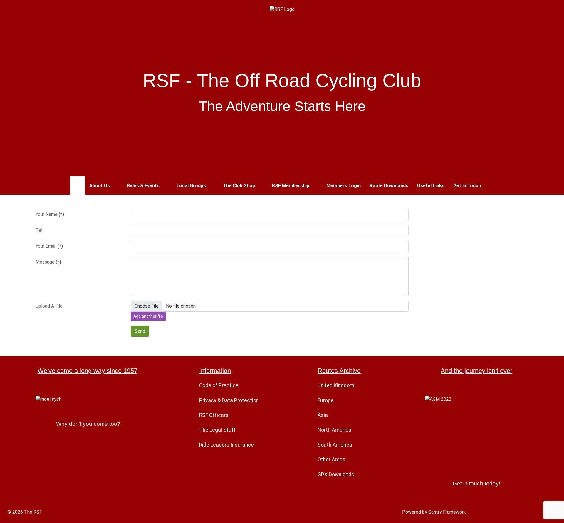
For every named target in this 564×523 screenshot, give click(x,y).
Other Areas (331, 459)
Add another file (148, 316)
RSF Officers (214, 415)
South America (335, 445)
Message (48, 262)
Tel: (39, 230)
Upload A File (49, 306)
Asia (323, 415)
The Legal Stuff (217, 430)
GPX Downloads (336, 474)
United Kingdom (336, 385)
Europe (326, 400)
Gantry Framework (447, 512)
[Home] (77, 185)
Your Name (50, 214)
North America (334, 430)
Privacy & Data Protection (229, 400)
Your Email (49, 246)
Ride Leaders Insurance (226, 445)
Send (140, 331)
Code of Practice (219, 385)
